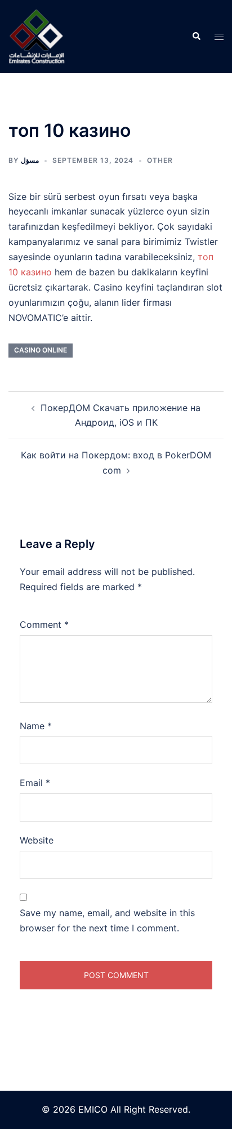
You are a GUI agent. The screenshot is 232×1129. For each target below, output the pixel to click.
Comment (44, 624)
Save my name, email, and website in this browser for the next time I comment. (107, 920)
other (160, 160)
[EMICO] (36, 35)
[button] (195, 36)
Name (36, 725)
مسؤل (30, 160)
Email (35, 782)
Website (36, 840)
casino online (40, 350)
